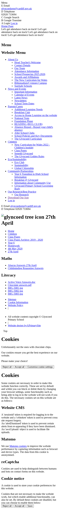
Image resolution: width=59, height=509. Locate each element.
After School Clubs (24, 133)
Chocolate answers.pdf (19, 285)
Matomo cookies (18, 446)
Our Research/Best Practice (22, 191)
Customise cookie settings (40, 367)
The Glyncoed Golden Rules (29, 156)
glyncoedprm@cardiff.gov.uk (16, 8)
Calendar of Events (24, 94)
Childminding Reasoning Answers (25, 268)
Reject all (7, 367)
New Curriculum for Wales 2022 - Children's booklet (32, 146)
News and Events (17, 88)
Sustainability (21, 165)
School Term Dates (24, 103)
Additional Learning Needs (28, 109)
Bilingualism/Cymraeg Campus (30, 83)
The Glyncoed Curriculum (28, 138)
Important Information (25, 91)
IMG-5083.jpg (15, 293)
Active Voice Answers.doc (21, 282)
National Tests (21, 118)
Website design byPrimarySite (24, 325)
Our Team (19, 68)
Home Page (7, 26)
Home (11, 231)
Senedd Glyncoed (23, 153)
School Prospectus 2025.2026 (29, 74)
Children (12, 141)
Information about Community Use (32, 182)
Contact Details (22, 65)
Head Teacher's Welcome (27, 62)
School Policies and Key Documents (33, 135)
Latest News (20, 97)
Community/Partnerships (20, 171)
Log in (14, 23)
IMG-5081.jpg (15, 288)
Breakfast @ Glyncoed (26, 180)
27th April (13, 251)
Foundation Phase (23, 121)
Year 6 (11, 242)
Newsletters (20, 100)
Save (30, 506)
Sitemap (12, 299)
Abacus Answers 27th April (22, 265)
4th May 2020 (15, 248)
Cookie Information (18, 302)
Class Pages (20, 150)
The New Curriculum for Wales (30, 80)
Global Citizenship (24, 168)
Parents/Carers (15, 106)
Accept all (19, 367)
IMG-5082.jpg (15, 291)
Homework (14, 245)
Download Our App (18, 197)
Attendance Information (26, 71)
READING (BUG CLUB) (28, 124)
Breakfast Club (22, 112)
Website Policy (15, 305)
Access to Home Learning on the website (35, 115)
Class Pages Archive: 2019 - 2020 (25, 239)
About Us (13, 59)
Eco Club (19, 162)
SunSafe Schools (23, 86)
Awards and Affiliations (26, 77)
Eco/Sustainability (17, 159)
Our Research (21, 194)
